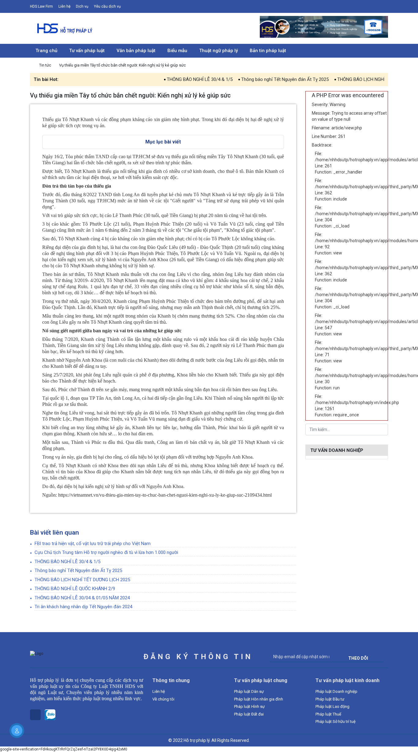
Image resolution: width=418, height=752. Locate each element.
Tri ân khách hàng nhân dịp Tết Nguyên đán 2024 (83, 606)
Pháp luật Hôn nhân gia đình (258, 699)
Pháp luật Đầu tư (329, 699)
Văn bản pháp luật (136, 50)
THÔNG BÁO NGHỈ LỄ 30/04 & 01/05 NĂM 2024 (82, 598)
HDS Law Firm (41, 6)
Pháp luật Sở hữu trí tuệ (335, 721)
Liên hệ (64, 6)
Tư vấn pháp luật (87, 50)
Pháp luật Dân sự (249, 691)
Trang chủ (46, 50)
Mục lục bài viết (163, 142)
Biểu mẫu (177, 50)
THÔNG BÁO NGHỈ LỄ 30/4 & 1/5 (182, 79)
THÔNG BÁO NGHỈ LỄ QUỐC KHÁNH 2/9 (75, 588)
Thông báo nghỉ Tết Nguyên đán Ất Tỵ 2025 (267, 79)
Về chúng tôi (163, 699)
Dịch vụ (82, 6)
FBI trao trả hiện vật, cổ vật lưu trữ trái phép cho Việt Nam (93, 543)
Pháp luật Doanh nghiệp (336, 691)
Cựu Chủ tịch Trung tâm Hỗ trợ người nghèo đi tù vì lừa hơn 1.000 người (106, 552)
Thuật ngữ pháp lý (218, 50)
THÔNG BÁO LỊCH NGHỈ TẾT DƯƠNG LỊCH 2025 (367, 79)
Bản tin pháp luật (268, 50)
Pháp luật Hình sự (249, 706)
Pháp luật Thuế (328, 714)
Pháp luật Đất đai (249, 714)
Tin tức (45, 65)
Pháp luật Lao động (332, 706)
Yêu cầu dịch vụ (107, 6)
